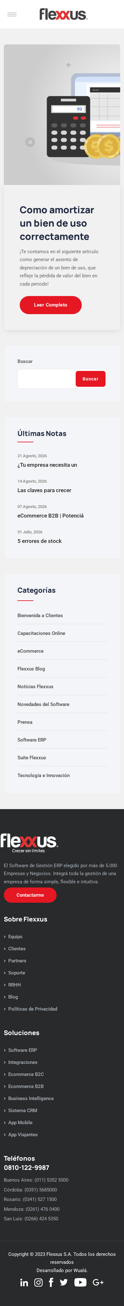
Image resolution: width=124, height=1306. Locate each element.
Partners (17, 961)
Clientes (17, 949)
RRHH (14, 985)
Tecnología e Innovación (43, 775)
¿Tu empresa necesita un (47, 465)
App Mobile (20, 1122)
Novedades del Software (43, 704)
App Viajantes (23, 1135)
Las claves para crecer (44, 490)
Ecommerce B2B (26, 1086)
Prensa (24, 722)
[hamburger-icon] (12, 14)
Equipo (15, 937)
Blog (13, 997)
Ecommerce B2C (26, 1074)
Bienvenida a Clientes (40, 615)
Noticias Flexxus (35, 686)
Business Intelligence (31, 1098)
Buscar (25, 361)
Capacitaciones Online (41, 633)
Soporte (16, 973)
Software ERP (31, 740)
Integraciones (23, 1062)
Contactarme (30, 895)
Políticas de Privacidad (32, 1009)
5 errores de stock (39, 541)
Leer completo (50, 305)
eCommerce (30, 651)
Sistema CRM (22, 1110)
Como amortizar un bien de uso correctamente (57, 223)
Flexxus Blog (31, 669)
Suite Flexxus (31, 758)
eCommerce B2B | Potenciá (50, 515)
